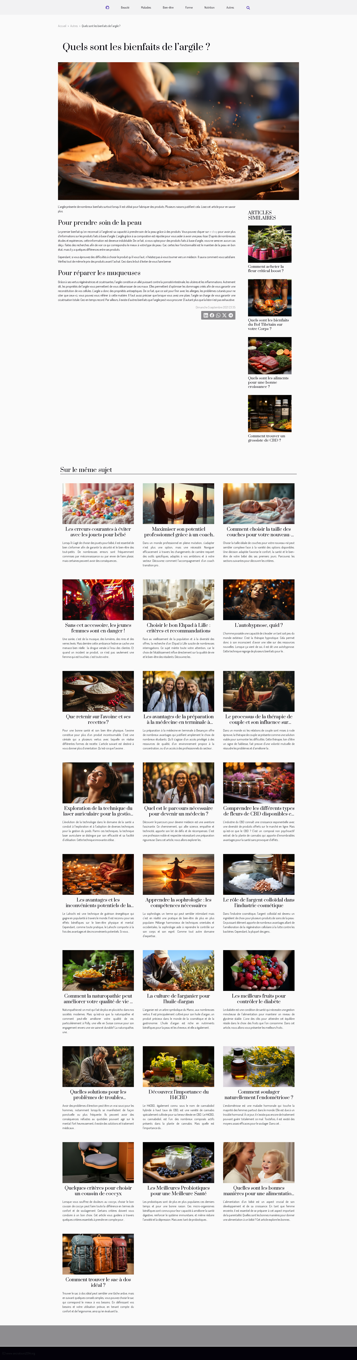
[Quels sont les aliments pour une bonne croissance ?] (270, 355)
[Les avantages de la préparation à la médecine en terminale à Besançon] (178, 691)
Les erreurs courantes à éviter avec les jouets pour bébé (98, 532)
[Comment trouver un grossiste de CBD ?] (270, 413)
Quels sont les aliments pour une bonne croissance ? (268, 382)
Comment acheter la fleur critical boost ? (266, 268)
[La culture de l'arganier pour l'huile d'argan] (178, 970)
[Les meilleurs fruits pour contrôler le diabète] (259, 970)
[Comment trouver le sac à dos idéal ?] (98, 1254)
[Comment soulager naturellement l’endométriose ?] (259, 1066)
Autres (230, 7)
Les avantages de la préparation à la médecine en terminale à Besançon (179, 722)
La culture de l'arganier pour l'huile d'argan (178, 999)
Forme (189, 7)
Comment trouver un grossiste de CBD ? (266, 438)
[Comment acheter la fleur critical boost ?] (270, 244)
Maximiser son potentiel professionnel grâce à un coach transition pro (178, 535)
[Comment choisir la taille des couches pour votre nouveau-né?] (259, 503)
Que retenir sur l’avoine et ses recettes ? (98, 720)
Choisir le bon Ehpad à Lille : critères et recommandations (178, 628)
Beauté (125, 7)
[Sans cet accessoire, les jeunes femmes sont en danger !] (98, 599)
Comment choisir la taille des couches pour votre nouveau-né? (259, 535)
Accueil (62, 26)
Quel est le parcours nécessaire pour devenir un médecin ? (178, 811)
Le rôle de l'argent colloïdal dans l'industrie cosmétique (259, 903)
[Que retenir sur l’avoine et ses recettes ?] (98, 691)
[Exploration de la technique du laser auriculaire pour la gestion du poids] (98, 782)
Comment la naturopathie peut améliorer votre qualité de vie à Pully (98, 1001)
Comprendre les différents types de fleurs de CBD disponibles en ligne (259, 814)
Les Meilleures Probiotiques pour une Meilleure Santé (178, 1191)
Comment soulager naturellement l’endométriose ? (259, 1095)
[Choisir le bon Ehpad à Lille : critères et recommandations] (178, 599)
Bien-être (168, 7)
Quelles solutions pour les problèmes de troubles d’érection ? (98, 1097)
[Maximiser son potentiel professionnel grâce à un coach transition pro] (178, 503)
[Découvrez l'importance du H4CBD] (178, 1066)
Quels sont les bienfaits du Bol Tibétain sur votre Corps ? (268, 324)
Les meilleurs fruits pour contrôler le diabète (259, 999)
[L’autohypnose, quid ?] (259, 599)
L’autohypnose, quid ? (259, 625)
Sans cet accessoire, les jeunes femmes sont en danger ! (98, 628)
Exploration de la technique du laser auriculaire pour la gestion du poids (98, 814)
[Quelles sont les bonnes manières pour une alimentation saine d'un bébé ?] (259, 1162)
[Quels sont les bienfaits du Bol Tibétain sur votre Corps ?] (270, 297)
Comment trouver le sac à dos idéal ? (98, 1282)
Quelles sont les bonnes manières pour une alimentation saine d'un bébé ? (258, 1193)
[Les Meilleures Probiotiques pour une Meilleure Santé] (178, 1162)
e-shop (214, 232)
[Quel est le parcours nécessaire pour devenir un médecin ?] (178, 782)
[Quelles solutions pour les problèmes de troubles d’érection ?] (98, 1066)
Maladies (146, 7)
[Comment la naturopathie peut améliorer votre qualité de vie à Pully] (98, 970)
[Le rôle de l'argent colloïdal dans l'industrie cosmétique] (259, 874)
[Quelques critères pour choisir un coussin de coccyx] (98, 1162)
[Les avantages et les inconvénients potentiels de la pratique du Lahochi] (98, 874)
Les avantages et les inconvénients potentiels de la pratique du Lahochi (98, 905)
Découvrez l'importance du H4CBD (179, 1095)
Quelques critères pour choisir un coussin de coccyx (98, 1191)
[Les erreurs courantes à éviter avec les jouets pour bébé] (98, 503)
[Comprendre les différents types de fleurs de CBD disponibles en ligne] (259, 782)
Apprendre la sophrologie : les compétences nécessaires (178, 903)
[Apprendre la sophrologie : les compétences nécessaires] (178, 874)
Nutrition (210, 7)
